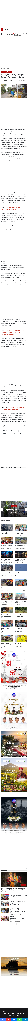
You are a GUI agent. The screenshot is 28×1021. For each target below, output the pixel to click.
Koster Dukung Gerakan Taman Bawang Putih (14, 510)
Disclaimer (12, 1013)
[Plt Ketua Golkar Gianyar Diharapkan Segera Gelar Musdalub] (7, 610)
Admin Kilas (5, 80)
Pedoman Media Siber (20, 1013)
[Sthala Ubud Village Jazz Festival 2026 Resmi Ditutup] (7, 554)
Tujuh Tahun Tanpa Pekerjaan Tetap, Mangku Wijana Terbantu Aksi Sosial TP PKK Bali (18, 903)
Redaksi (4, 1013)
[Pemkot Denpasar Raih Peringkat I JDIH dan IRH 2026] (5, 897)
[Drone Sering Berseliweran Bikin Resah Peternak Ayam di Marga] (21, 567)
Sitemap (17, 1015)
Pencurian (19, 467)
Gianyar (7, 68)
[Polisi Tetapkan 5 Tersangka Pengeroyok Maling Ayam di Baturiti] (21, 623)
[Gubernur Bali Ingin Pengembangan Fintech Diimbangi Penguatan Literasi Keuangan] (5, 910)
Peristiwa (9, 71)
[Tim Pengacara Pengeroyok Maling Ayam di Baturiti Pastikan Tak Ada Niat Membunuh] (7, 623)
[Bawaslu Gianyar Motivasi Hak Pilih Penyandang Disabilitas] (21, 527)
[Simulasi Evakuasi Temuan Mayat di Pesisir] (21, 582)
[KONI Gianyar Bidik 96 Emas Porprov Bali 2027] (7, 540)
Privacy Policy (12, 1015)
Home (3, 68)
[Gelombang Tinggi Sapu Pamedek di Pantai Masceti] (7, 527)
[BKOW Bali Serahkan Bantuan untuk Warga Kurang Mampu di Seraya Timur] (5, 918)
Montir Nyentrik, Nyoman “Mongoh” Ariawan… (6, 645)
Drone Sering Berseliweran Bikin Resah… (19, 574)
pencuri (14, 467)
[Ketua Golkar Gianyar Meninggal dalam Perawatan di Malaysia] (21, 638)
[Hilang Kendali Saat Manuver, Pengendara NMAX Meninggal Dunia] (21, 540)
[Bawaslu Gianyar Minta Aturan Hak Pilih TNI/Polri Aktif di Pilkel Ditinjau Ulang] (21, 596)
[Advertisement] (14, 14)
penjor (24, 467)
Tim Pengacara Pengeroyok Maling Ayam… (6, 630)
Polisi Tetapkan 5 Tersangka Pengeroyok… (19, 630)
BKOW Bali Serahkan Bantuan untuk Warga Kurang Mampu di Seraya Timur (18, 918)
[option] (14, 509)
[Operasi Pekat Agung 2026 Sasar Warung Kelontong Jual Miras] (7, 596)
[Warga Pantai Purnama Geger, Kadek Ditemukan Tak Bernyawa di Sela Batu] (7, 582)
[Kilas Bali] (14, 34)
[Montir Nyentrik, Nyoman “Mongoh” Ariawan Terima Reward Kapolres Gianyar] (7, 638)
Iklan (8, 1013)
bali (7, 467)
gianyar (10, 467)
